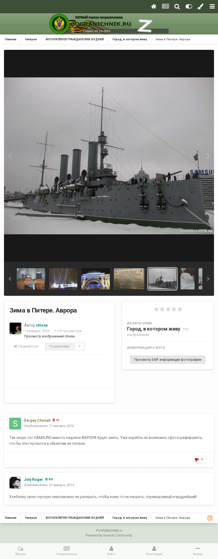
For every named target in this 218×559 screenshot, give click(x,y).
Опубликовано (49, 426)
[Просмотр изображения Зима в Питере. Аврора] (162, 278)
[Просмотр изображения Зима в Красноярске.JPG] (187, 278)
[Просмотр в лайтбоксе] (109, 156)
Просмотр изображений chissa (49, 336)
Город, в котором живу (153, 329)
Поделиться (27, 346)
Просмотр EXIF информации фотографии (167, 360)
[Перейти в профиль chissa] (15, 328)
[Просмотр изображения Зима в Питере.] (129, 278)
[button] (10, 279)
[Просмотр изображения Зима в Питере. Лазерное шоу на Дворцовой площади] (63, 278)
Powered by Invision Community (109, 535)
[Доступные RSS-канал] (210, 518)
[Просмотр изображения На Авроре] (31, 278)
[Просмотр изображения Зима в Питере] (95, 278)
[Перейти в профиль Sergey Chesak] (15, 423)
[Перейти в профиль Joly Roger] (15, 482)
